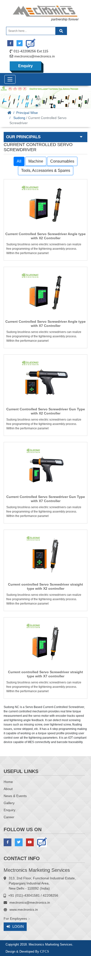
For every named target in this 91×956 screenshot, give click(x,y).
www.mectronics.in (23, 909)
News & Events (15, 796)
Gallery (9, 803)
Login (18, 926)
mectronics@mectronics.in (34, 56)
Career (9, 817)
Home (8, 782)
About (8, 789)
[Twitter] (20, 43)
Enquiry (25, 66)
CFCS (44, 951)
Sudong (19, 118)
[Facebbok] (10, 43)
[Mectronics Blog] (29, 42)
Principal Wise (27, 113)
